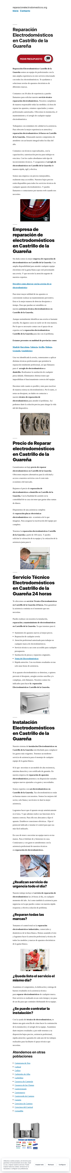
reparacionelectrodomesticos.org (30, 7)
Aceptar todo (39, 1164)
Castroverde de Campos (24, 1096)
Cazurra (18, 1100)
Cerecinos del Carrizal (24, 1107)
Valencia (34, 347)
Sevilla (41, 347)
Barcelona (24, 347)
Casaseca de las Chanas (24, 1085)
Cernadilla (19, 1111)
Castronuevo (20, 1092)
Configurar (62, 1164)
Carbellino (19, 1077)
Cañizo (18, 1070)
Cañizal (18, 1067)
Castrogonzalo (21, 1089)
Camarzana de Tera (22, 1063)
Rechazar (51, 1164)
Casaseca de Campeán (24, 1081)
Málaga (48, 347)
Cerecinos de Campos (24, 1103)
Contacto (25, 10)
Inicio (15, 10)
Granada (16, 350)
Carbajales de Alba (22, 1074)
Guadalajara (26, 350)
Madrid (16, 347)
